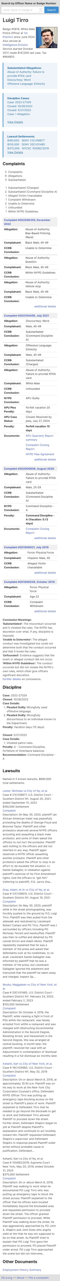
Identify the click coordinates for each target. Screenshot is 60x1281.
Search (51, 10)
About (20, 1277)
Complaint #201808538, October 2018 (29, 581)
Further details (12, 679)
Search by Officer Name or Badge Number (28, 3)
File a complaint (39, 1277)
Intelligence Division (15, 44)
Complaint (9, 810)
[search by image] (41, 10)
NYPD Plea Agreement (40, 454)
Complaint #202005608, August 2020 (29, 468)
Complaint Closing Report (37, 447)
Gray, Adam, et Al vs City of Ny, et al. (26, 889)
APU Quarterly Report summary (40, 437)
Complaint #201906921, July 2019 (26, 547)
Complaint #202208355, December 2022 (27, 222)
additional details (45, 306)
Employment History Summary (22, 1269)
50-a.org (6, 1277)
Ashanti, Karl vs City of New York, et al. (27, 1063)
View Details (15, 122)
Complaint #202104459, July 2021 (26, 315)
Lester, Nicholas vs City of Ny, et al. (25, 790)
